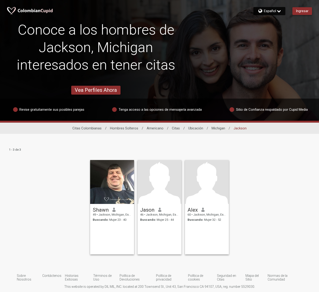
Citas (176, 128)
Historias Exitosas (71, 277)
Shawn (101, 210)
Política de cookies (195, 277)
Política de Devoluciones (130, 277)
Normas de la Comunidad (277, 277)
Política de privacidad (163, 277)
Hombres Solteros (124, 128)
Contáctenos (51, 276)
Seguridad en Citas (226, 277)
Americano (155, 128)
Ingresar (302, 11)
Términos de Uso (102, 277)
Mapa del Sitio (252, 277)
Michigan (218, 128)
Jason (147, 210)
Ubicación (195, 128)
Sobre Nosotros (24, 277)
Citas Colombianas (87, 128)
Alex (193, 210)
